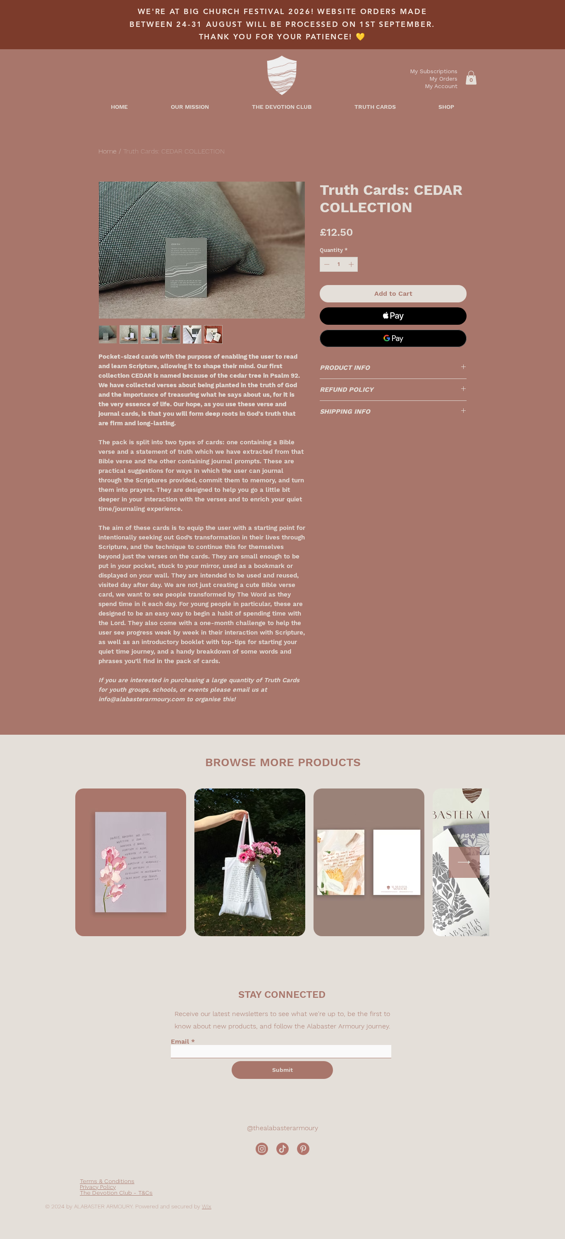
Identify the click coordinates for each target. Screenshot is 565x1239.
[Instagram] (262, 1149)
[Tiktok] (282, 1149)
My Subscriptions (433, 71)
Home (107, 151)
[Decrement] (326, 264)
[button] (471, 77)
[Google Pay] (393, 338)
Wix (206, 1206)
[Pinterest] (303, 1149)
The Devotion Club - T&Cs (116, 1192)
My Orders (443, 78)
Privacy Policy (98, 1187)
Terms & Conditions (107, 1181)
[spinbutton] (339, 264)
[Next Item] (464, 862)
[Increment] (352, 264)
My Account (441, 86)
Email (180, 1041)
